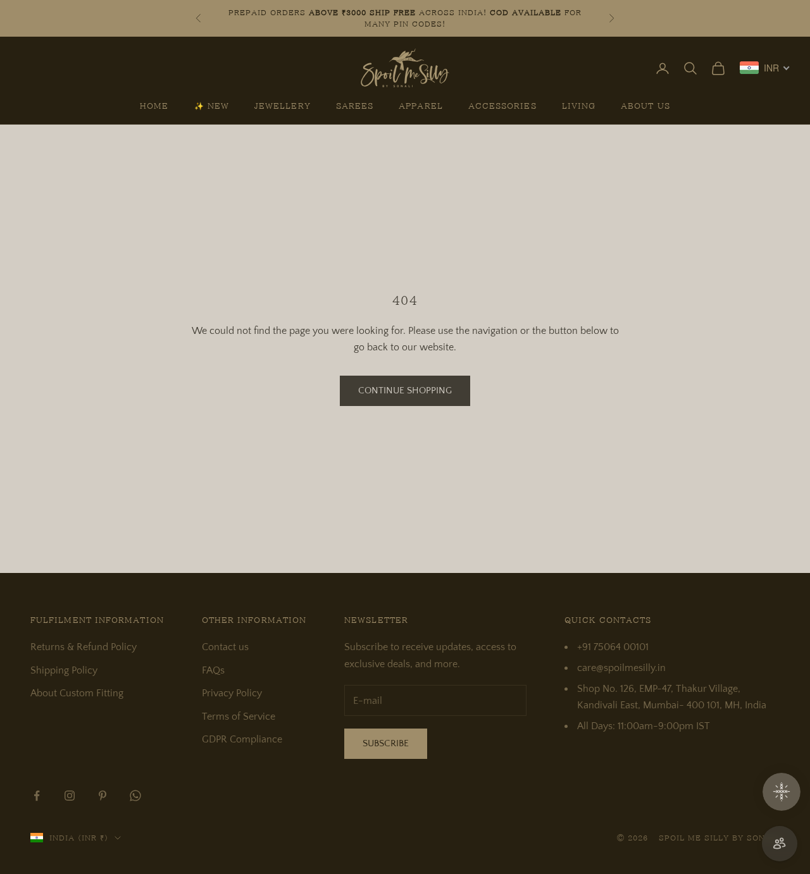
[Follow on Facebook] (36, 795)
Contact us (225, 647)
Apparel (421, 106)
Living (578, 106)
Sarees (354, 106)
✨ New (211, 106)
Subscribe (386, 743)
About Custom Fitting (76, 693)
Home (154, 106)
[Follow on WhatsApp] (135, 795)
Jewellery (282, 106)
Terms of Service (238, 716)
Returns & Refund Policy (83, 647)
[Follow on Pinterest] (102, 795)
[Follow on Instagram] (69, 795)
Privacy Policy (232, 693)
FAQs (213, 670)
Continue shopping (405, 390)
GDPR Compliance (242, 739)
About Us (645, 106)
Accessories (502, 106)
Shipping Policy (63, 670)
